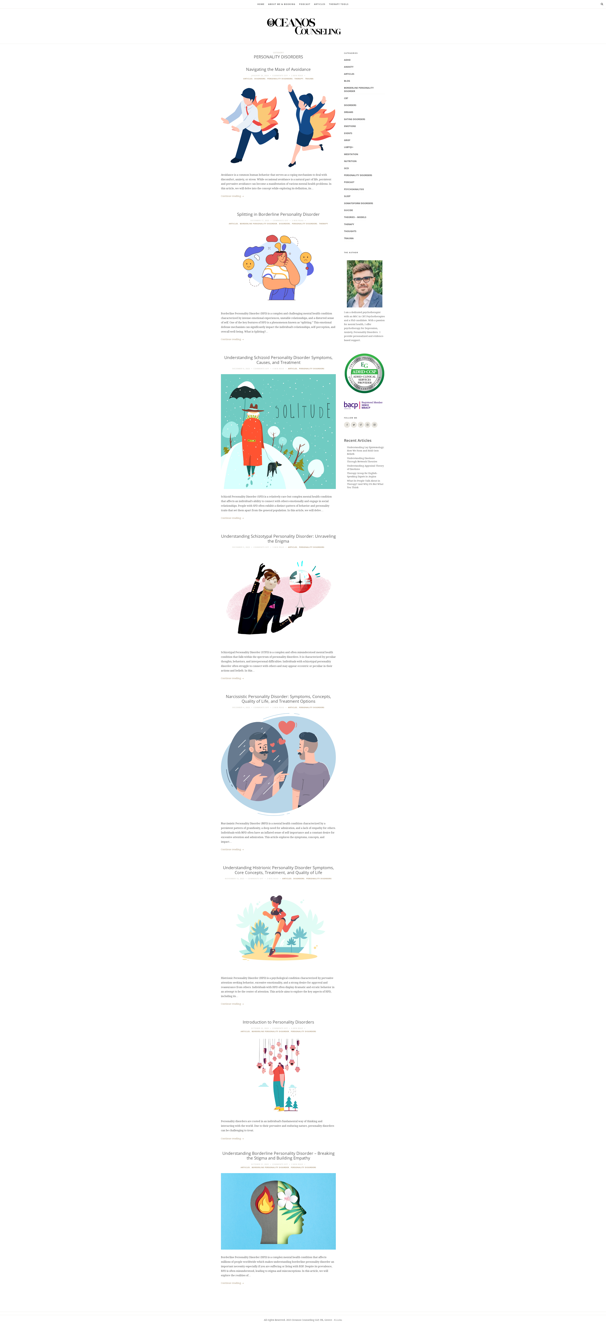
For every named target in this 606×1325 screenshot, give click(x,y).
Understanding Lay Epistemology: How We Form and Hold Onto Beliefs (365, 450)
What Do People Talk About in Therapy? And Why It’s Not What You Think (365, 484)
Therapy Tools (339, 4)
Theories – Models (355, 217)
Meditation (351, 154)
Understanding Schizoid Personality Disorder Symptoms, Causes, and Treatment (278, 360)
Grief (347, 140)
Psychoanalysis (354, 189)
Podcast (349, 182)
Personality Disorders (280, 78)
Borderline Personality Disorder (258, 223)
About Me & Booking (281, 4)
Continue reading (232, 196)
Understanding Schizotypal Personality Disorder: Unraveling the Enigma (278, 538)
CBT (346, 98)
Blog (347, 80)
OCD (346, 168)
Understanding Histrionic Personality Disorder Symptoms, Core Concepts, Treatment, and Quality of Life (278, 870)
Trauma (309, 78)
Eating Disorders (354, 119)
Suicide (348, 210)
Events (348, 133)
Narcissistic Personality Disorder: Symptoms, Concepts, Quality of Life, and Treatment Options (278, 699)
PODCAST (304, 4)
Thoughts (350, 231)
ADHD (347, 59)
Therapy (298, 78)
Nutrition (350, 161)
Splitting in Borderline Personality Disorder (278, 214)
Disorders (259, 78)
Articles (319, 4)
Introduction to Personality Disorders (278, 1022)
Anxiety (349, 66)
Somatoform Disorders (358, 203)
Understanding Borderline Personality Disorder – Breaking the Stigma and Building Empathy (278, 1156)
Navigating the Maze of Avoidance (278, 69)
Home (260, 4)
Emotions (350, 126)
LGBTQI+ (348, 147)
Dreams (348, 112)
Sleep (347, 196)
